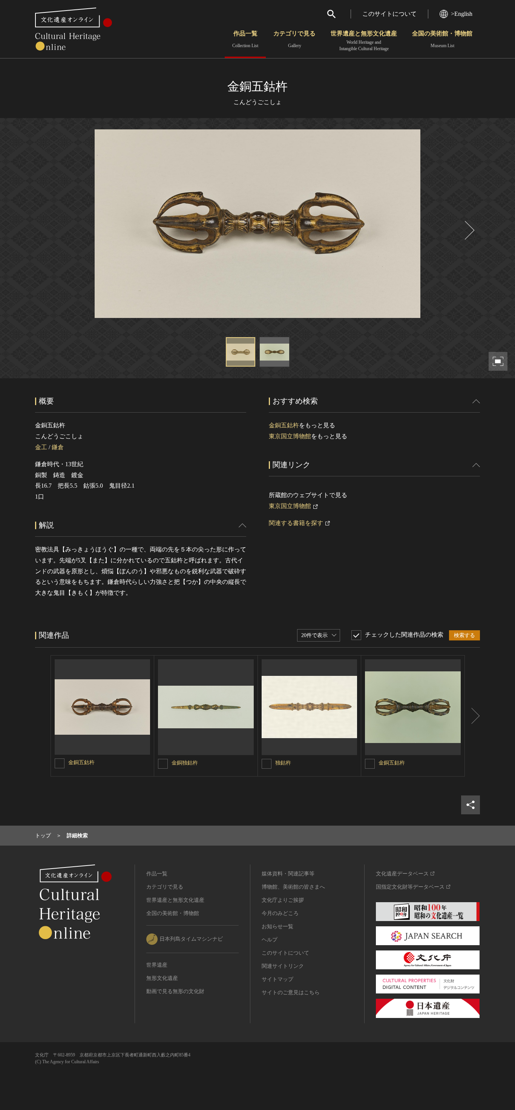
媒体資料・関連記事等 (288, 874)
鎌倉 (58, 447)
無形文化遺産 (162, 978)
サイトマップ (277, 979)
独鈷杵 (283, 763)
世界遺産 (156, 965)
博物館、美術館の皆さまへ (293, 887)
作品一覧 (245, 39)
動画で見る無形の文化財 (175, 991)
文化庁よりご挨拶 (283, 900)
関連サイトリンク (283, 966)
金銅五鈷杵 (284, 425)
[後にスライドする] (468, 230)
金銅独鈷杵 (185, 763)
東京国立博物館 (290, 436)
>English (461, 14)
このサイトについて (389, 14)
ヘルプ (269, 940)
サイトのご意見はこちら (291, 992)
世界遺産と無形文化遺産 (364, 40)
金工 (41, 447)
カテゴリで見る (294, 39)
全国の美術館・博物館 (442, 39)
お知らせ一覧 (277, 926)
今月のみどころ (280, 913)
